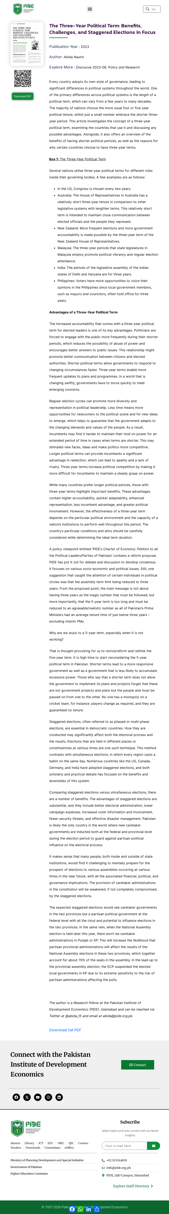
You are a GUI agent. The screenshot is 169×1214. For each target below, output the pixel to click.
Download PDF (22, 96)
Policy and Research (124, 67)
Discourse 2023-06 (91, 67)
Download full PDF (65, 1030)
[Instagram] (48, 1097)
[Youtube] (37, 1097)
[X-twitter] (27, 1097)
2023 (85, 47)
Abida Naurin (74, 57)
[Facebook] (16, 1097)
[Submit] (153, 1146)
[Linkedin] (59, 1097)
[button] (89, 9)
